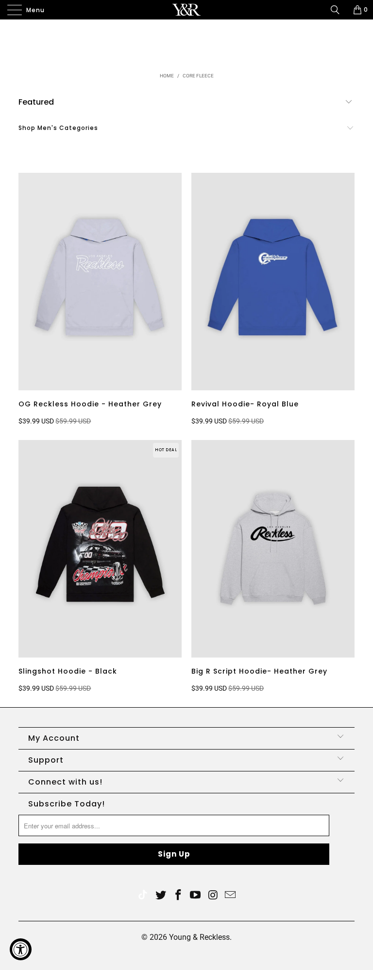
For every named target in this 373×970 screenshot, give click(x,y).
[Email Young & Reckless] (230, 896)
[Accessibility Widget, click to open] (21, 949)
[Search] (338, 9)
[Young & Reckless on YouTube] (195, 896)
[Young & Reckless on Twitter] (143, 896)
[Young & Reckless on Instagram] (213, 896)
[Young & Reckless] (186, 9)
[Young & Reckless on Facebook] (178, 896)
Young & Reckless (199, 937)
